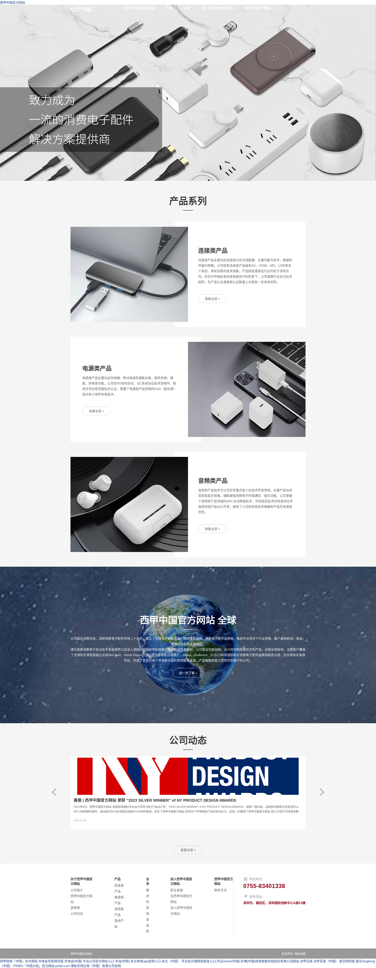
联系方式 (220, 890)
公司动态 (76, 913)
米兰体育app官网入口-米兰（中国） (155, 961)
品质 (147, 928)
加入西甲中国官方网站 (217, 8)
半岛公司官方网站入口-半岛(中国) (106, 961)
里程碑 (75, 907)
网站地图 (300, 953)
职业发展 (176, 890)
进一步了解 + (188, 673)
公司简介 (76, 890)
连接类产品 (119, 888)
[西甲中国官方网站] (82, 8)
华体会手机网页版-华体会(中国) (60, 961)
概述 (147, 893)
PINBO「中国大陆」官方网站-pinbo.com (41, 966)
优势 (147, 904)
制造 (147, 916)
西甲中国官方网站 (257, 8)
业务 (187, 8)
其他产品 (119, 923)
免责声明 (287, 953)
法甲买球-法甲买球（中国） (319, 961)
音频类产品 (119, 912)
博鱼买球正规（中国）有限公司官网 (96, 966)
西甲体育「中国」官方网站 (19, 961)
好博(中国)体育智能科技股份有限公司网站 (270, 961)
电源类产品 (119, 900)
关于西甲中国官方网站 (138, 8)
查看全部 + (212, 299)
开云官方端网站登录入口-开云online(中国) (210, 961)
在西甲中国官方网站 (181, 899)
